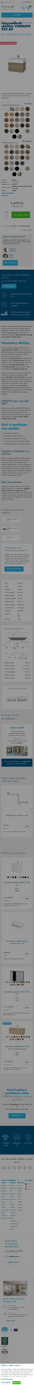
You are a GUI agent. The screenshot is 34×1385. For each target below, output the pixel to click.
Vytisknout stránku (27, 23)
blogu (27, 486)
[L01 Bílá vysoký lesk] (27, 163)
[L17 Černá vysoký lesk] (17, 131)
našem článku (12, 475)
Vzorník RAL (13, 1221)
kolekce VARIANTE (12, 333)
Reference (20, 1204)
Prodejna (12, 1204)
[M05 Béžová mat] (27, 131)
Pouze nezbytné (6, 1382)
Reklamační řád (5, 1199)
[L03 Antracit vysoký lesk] (6, 131)
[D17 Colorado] (22, 114)
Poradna (12, 1185)
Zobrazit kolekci (9, 286)
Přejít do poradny (10, 262)
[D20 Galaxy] (27, 114)
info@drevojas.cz (14, 1256)
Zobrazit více (5, 98)
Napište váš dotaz (13, 1262)
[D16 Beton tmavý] (17, 114)
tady (12, 499)
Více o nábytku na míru (14, 569)
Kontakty (3, 1185)
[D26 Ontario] (6, 125)
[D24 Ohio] (22, 120)
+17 (17, 987)
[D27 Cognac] (12, 125)
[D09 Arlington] (6, 114)
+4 (16, 1041)
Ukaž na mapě (11, 1320)
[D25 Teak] (27, 120)
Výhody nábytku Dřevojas (20, 1193)
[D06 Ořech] (22, 146)
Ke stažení (12, 1207)
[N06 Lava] (27, 125)
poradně (9, 488)
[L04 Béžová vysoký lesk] (12, 131)
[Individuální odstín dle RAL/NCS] (19, 136)
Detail (27, 826)
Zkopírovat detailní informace (7, 194)
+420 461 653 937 (8, 2)
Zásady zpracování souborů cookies (5, 1215)
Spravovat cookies (7, 1379)
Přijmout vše (16, 1382)
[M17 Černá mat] (14, 136)
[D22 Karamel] (12, 120)
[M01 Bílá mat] (22, 131)
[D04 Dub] (17, 109)
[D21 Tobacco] (6, 120)
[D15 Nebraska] (12, 114)
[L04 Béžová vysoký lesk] (12, 168)
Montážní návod (10, 718)
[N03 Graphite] (22, 125)
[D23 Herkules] (17, 120)
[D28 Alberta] (17, 125)
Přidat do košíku (23, 215)
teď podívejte (14, 1104)
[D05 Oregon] (22, 109)
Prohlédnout (16, 1115)
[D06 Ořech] (27, 109)
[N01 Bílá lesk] (6, 109)
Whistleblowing (14, 1223)
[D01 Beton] (12, 109)
